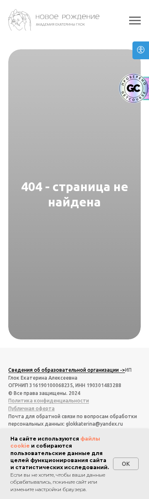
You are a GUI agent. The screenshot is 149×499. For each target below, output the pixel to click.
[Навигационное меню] (135, 21)
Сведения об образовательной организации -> (66, 370)
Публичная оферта (31, 408)
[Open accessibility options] (140, 50)
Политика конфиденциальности (48, 400)
